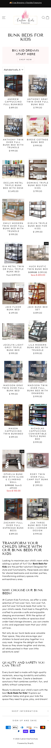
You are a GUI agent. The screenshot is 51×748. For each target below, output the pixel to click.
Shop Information (25, 711)
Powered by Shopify (25, 743)
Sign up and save (25, 720)
